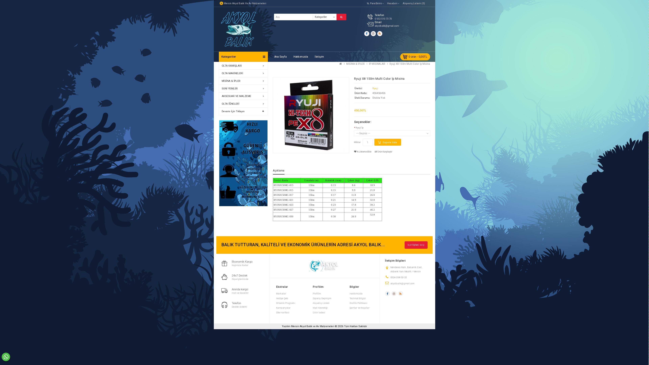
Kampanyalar (283, 308)
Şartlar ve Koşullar (359, 308)
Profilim (317, 293)
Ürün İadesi (319, 312)
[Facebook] (366, 33)
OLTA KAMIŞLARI (232, 65)
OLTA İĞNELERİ (230, 103)
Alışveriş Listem (321, 303)
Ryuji (375, 88)
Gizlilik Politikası (358, 303)
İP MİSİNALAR (377, 64)
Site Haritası (283, 312)
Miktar (357, 142)
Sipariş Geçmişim (322, 298)
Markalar (281, 293)
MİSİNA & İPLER (355, 64)
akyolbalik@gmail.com (387, 26)
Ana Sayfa (280, 56)
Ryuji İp (360, 127)
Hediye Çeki (282, 298)
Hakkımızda (300, 56)
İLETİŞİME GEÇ (416, 245)
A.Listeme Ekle (363, 151)
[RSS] (379, 33)
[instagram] (373, 33)
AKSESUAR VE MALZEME (236, 96)
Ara (341, 17)
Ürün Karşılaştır (384, 151)
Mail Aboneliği (320, 308)
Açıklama (278, 170)
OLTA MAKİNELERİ (232, 73)
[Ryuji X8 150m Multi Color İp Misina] (311, 115)
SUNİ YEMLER (230, 88)
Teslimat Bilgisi (358, 298)
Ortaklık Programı (285, 303)
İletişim (319, 56)
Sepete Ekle (390, 142)
